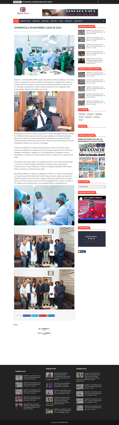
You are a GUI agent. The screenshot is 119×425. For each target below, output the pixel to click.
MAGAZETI (68, 21)
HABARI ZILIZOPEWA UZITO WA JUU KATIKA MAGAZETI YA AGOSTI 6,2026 (95, 88)
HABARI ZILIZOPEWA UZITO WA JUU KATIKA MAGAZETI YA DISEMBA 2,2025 (93, 393)
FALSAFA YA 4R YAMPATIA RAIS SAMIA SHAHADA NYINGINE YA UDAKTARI (62, 385)
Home (16, 21)
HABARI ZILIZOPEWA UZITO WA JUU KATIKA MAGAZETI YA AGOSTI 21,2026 (95, 39)
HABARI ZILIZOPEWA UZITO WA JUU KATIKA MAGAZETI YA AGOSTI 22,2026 (95, 53)
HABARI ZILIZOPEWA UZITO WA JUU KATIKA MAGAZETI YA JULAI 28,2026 (95, 95)
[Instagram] (104, 2)
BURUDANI (45, 21)
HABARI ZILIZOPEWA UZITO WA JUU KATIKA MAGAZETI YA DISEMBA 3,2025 (93, 400)
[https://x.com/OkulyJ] (101, 2)
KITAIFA (81, 117)
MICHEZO (54, 21)
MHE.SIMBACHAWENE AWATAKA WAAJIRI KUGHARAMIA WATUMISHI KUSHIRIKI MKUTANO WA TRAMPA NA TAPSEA (58, 376)
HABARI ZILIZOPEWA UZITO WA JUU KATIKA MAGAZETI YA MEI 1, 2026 (93, 386)
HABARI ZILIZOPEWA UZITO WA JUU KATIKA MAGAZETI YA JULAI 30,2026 (95, 74)
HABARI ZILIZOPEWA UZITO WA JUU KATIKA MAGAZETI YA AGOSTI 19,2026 (95, 46)
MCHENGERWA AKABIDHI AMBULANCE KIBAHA (37, 2)
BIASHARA (82, 114)
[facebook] (98, 2)
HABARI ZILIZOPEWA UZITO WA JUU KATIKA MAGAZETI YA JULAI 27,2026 (95, 81)
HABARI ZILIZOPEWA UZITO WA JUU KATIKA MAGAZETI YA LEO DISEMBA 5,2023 (62, 411)
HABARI (38, 31)
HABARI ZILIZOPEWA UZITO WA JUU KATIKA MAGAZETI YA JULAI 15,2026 (93, 407)
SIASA (61, 21)
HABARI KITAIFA (25, 21)
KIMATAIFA (36, 21)
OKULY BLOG (78, 21)
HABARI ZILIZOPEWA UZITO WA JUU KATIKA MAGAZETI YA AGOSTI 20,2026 (95, 32)
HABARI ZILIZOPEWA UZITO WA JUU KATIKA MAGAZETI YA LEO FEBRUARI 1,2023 (62, 392)
